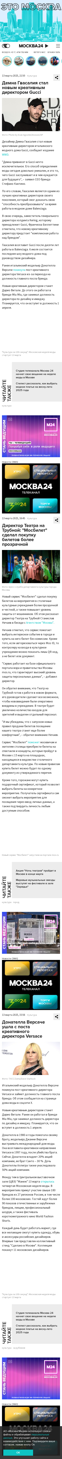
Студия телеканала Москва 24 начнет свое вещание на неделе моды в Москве (36, 374)
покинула (19, 270)
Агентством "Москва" (40, 623)
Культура (32, 76)
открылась (47, 1181)
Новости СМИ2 (10, 462)
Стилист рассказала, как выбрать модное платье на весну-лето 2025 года (36, 387)
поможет (34, 742)
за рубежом (19, 1348)
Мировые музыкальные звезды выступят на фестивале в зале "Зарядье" (35, 883)
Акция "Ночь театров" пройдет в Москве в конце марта (36, 872)
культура (6, 406)
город (16, 902)
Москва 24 (31, 46)
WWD (5, 155)
